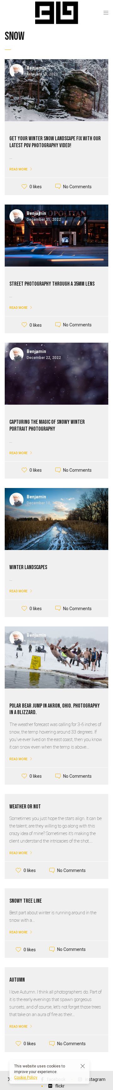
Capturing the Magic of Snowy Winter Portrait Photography (47, 425)
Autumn (17, 980)
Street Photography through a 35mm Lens (51, 284)
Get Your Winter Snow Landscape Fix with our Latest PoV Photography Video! (55, 142)
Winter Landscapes (28, 567)
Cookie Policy (25, 1077)
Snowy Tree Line (25, 901)
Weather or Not (25, 806)
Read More (18, 169)
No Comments (77, 186)
